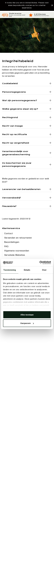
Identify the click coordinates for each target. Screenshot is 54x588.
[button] (27, 5)
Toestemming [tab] (9, 270)
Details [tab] (27, 270)
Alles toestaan (27, 314)
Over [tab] (44, 270)
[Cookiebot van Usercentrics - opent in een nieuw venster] (39, 262)
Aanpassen (25, 323)
